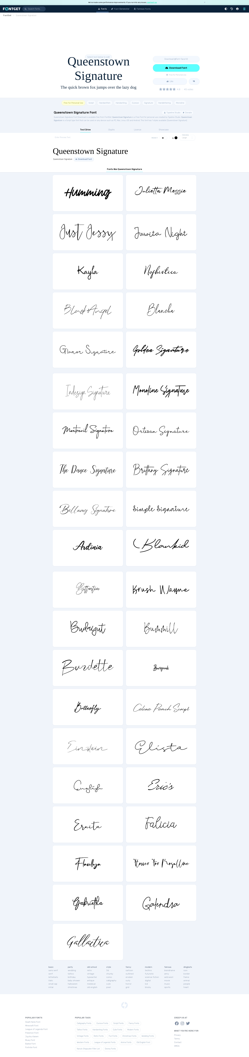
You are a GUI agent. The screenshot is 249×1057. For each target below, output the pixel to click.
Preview (185, 135)
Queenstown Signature (122, 117)
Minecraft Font (31, 1025)
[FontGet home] (11, 9)
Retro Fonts (99, 1036)
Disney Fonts (110, 1049)
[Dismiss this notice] (204, 2)
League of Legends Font (36, 1029)
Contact (177, 1042)
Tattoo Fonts (82, 1030)
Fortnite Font (31, 1047)
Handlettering (164, 103)
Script (91, 103)
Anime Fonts (126, 1042)
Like (171, 81)
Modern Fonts (133, 1030)
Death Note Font (32, 1022)
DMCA (176, 1046)
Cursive (135, 103)
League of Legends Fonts (105, 1042)
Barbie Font (30, 1044)
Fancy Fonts (134, 1023)
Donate (188, 112)
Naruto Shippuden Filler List (88, 1049)
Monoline (180, 103)
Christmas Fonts (129, 1036)
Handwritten (104, 103)
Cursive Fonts (102, 1023)
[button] (226, 9)
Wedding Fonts (148, 1036)
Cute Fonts (117, 1030)
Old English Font (143, 1042)
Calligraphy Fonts (84, 1023)
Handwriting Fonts (100, 1030)
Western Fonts (83, 1042)
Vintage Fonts (83, 1036)
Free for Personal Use (73, 103)
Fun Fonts (113, 1036)
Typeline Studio (173, 112)
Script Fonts (118, 1023)
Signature (148, 103)
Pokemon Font (32, 1033)
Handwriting (121, 103)
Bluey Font (30, 1040)
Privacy (177, 1035)
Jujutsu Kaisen (32, 1036)
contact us (152, 2)
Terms (177, 1039)
